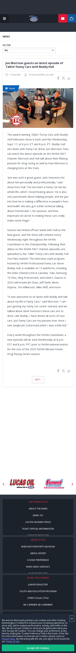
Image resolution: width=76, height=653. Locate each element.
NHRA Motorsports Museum (38, 546)
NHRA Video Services (38, 566)
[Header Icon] (4, 18)
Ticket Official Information (38, 528)
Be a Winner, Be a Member (38, 604)
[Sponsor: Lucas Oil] (22, 484)
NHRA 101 (38, 515)
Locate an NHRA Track (38, 522)
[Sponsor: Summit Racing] (54, 484)
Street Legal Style (38, 597)
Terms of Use (12, 641)
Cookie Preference (38, 560)
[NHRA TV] (71, 18)
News (12, 88)
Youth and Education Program (38, 591)
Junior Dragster (38, 584)
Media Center (38, 553)
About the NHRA (38, 508)
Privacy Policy (8, 638)
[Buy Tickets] (62, 18)
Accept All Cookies (38, 648)
